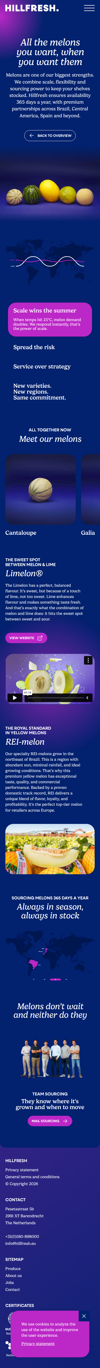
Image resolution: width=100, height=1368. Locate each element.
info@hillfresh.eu (20, 1243)
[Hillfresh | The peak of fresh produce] (32, 8)
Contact (12, 1289)
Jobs (9, 1282)
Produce (13, 1269)
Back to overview (54, 135)
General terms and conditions (32, 1177)
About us (13, 1275)
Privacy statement (38, 1343)
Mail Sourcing (45, 1120)
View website (21, 637)
